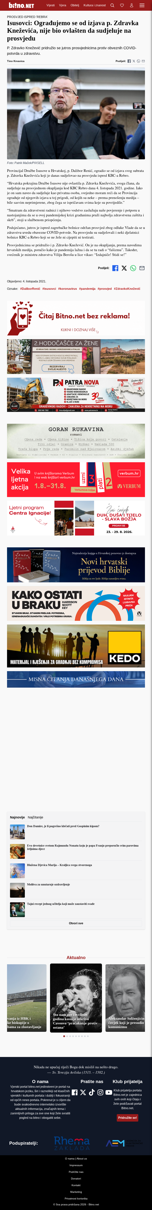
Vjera (62, 5)
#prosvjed (105, 288)
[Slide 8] (85, 1036)
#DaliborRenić (30, 288)
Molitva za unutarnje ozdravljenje (48, 884)
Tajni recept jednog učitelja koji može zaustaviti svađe (61, 903)
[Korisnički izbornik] (132, 5)
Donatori (76, 1178)
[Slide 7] (82, 1036)
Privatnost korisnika (76, 1198)
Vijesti (51, 5)
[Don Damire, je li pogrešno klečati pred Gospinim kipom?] (17, 832)
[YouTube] (108, 1093)
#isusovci (49, 288)
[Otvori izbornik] (142, 5)
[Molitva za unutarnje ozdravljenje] (17, 890)
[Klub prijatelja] (122, 5)
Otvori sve (76, 923)
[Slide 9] (88, 1036)
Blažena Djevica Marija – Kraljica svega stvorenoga (59, 865)
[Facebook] (74, 1093)
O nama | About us (76, 1158)
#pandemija (87, 288)
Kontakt (76, 1185)
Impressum (76, 1165)
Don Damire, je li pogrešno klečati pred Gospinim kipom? (63, 826)
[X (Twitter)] (83, 1093)
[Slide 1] (64, 1036)
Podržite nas (76, 1171)
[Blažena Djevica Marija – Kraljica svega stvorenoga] (17, 870)
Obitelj (75, 5)
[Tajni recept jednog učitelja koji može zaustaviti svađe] (17, 909)
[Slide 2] (67, 1036)
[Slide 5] (76, 1036)
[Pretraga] (112, 5)
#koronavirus (67, 288)
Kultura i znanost (95, 5)
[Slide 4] (73, 1036)
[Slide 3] (70, 1036)
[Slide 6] (79, 1036)
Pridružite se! (127, 1117)
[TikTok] (92, 1093)
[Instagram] (100, 1093)
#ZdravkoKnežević (127, 288)
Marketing (76, 1191)
